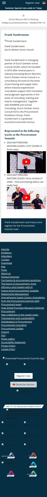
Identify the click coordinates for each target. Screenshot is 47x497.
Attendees (6, 256)
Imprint (5, 332)
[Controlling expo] (12, 437)
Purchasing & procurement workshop (21, 280)
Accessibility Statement (13, 342)
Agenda (5, 249)
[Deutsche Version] (44, 3)
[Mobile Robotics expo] (12, 457)
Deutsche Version (25, 384)
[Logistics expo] (35, 448)
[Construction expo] (35, 426)
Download (6, 263)
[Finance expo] (12, 448)
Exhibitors (6, 252)
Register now (23, 375)
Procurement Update (12, 328)
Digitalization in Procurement (16, 321)
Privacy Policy (8, 345)
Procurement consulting (14, 325)
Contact (5, 259)
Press (4, 269)
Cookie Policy (8, 349)
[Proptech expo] (35, 457)
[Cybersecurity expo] (35, 437)
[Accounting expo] (12, 426)
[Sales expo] (35, 466)
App (3, 266)
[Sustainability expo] (35, 475)
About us (6, 273)
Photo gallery (8, 338)
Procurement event (11, 304)
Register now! (32, 2)
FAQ (3, 335)
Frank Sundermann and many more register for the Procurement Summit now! (23, 226)
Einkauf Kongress (10, 276)
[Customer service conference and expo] (12, 475)
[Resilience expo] (12, 466)
